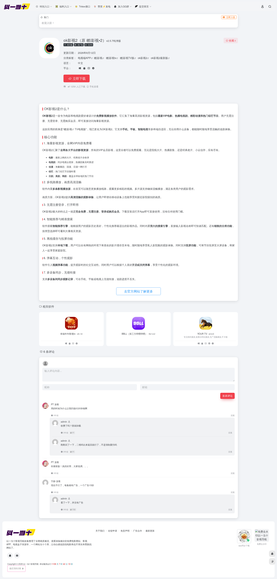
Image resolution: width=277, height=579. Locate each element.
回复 (233, 415)
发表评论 (227, 396)
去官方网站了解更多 (138, 291)
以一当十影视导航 (31, 564)
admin (64, 421)
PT (73, 433)
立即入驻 (230, 17)
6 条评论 (49, 351)
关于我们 (100, 530)
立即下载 (79, 78)
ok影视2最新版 (159, 58)
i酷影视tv (111, 58)
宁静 (74, 509)
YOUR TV (205, 333)
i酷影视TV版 (127, 58)
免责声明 (125, 530)
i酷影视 (98, 58)
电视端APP (84, 58)
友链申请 (112, 530)
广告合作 (137, 530)
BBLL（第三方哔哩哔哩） (138, 333)
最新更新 (150, 530)
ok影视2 (142, 58)
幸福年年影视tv (71, 333)
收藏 (232, 40)
